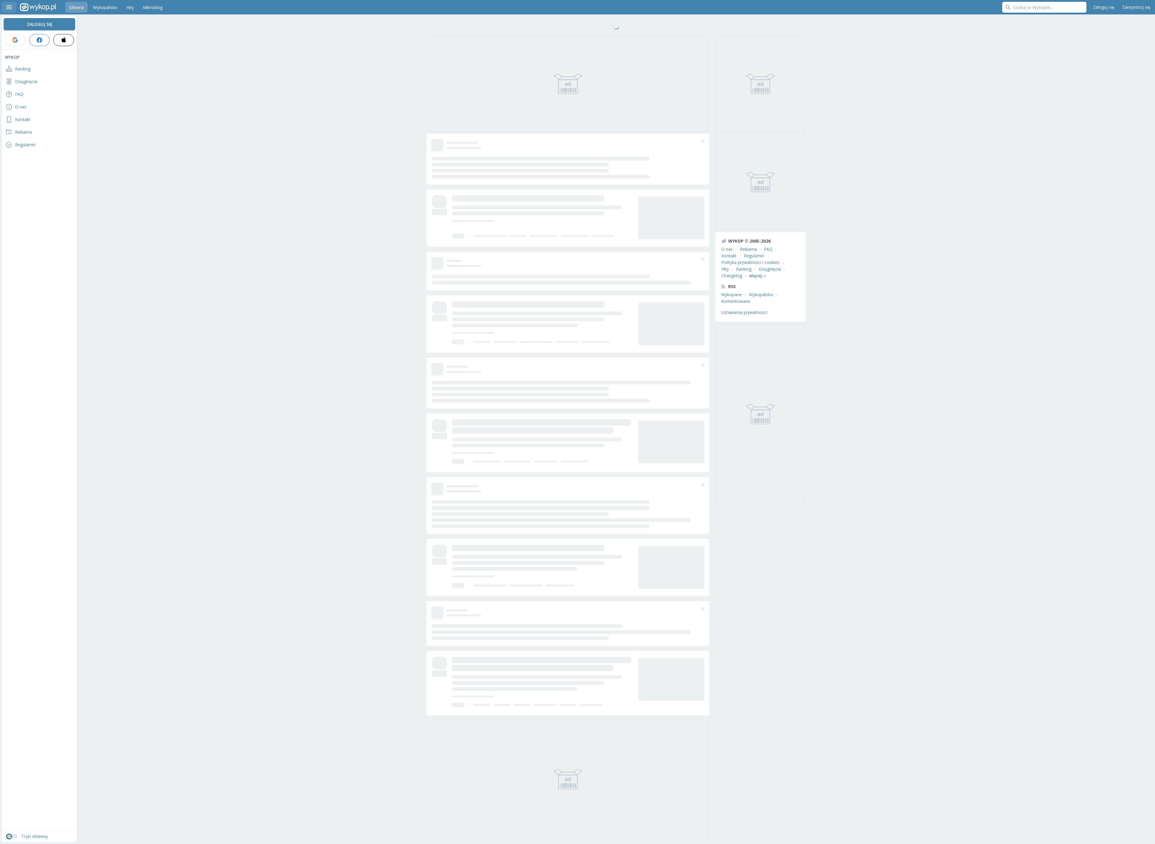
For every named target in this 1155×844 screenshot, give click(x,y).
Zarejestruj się (1136, 7)
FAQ (768, 249)
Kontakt (729, 256)
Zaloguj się (1103, 7)
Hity (725, 269)
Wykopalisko (761, 294)
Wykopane (731, 294)
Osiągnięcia (770, 269)
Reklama (748, 249)
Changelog (731, 275)
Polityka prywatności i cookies (750, 262)
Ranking (743, 269)
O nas (727, 249)
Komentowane (735, 301)
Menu (9, 7)
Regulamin (754, 256)
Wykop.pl (38, 7)
